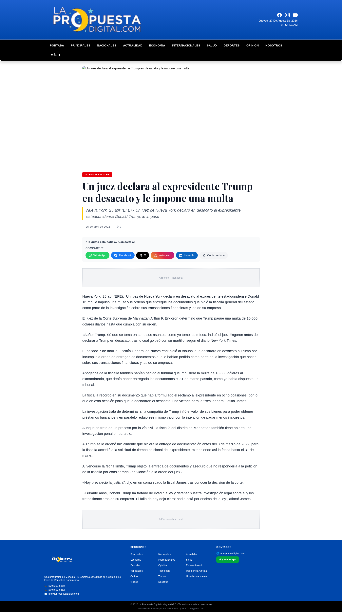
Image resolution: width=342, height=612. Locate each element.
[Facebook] (279, 15)
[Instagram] (287, 15)
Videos (134, 582)
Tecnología (164, 570)
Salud (212, 45)
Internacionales (186, 45)
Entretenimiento (194, 565)
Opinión (252, 45)
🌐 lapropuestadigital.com (230, 553)
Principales (80, 45)
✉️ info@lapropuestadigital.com (61, 593)
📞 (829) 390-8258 (54, 586)
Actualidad (132, 45)
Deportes (231, 45)
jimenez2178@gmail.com (192, 608)
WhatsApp (99, 255)
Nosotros (273, 45)
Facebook (125, 255)
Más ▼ (56, 55)
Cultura (134, 576)
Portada (57, 45)
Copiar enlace (216, 255)
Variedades (136, 570)
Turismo (162, 576)
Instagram (165, 255)
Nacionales (106, 45)
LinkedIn (189, 255)
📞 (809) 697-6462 (54, 589)
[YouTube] (295, 15)
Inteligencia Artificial (196, 570)
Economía (157, 45)
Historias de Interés (196, 576)
